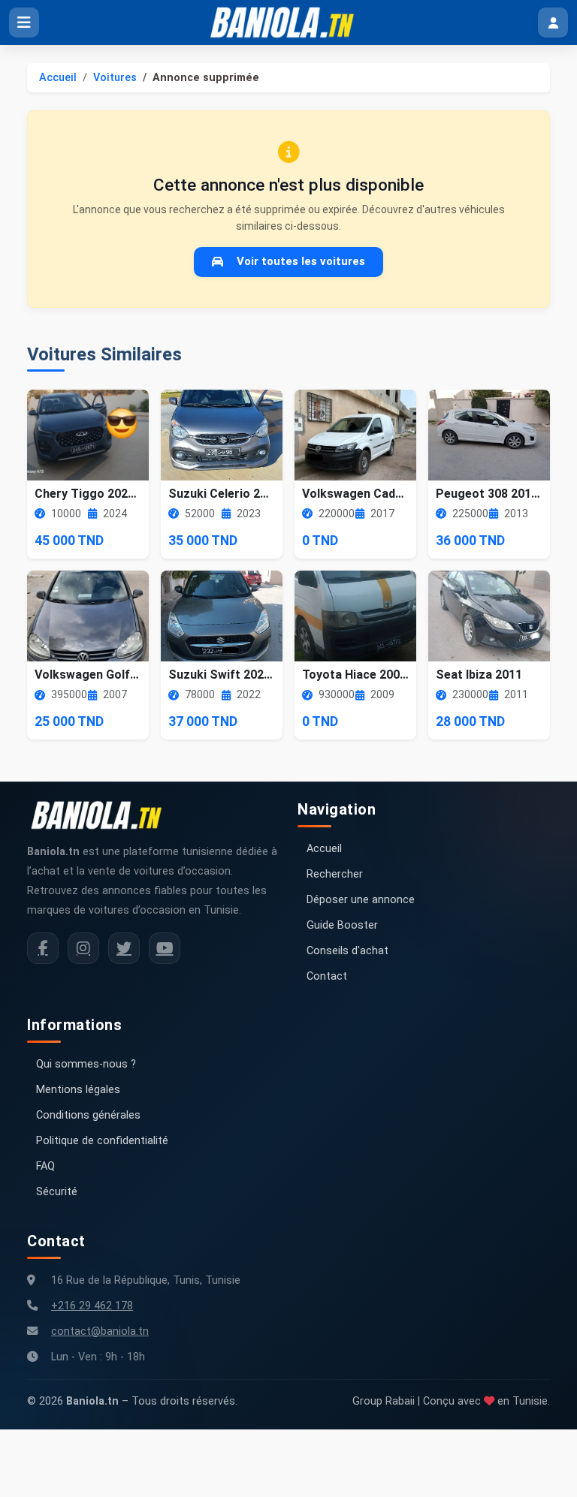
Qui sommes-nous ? (86, 1064)
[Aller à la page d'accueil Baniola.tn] (102, 815)
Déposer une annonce (361, 899)
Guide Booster (342, 925)
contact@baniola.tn (100, 1331)
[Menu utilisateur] (553, 23)
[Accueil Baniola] (288, 22)
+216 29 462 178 (92, 1306)
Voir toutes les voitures (301, 261)
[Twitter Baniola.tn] (124, 948)
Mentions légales (78, 1089)
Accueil (58, 77)
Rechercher (335, 874)
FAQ (45, 1166)
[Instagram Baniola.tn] (83, 948)
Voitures (115, 77)
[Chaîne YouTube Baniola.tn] (164, 948)
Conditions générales (88, 1115)
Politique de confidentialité (102, 1140)
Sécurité (56, 1191)
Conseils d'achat (347, 950)
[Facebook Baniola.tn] (43, 948)
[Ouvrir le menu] (24, 23)
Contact (327, 976)
